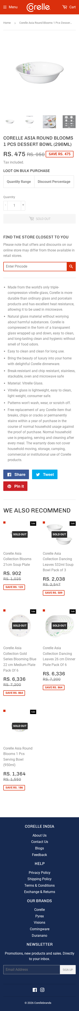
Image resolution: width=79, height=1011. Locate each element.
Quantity (9, 197)
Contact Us (39, 842)
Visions (39, 922)
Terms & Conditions (39, 885)
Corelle (39, 910)
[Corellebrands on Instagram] (42, 990)
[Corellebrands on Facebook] (34, 990)
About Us (39, 835)
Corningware (39, 929)
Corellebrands (42, 1002)
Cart (72, 7)
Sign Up (68, 969)
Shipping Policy (39, 879)
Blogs (39, 848)
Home (7, 22)
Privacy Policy (39, 873)
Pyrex (39, 916)
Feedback (39, 855)
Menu (13, 7)
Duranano (39, 935)
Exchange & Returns (39, 892)
